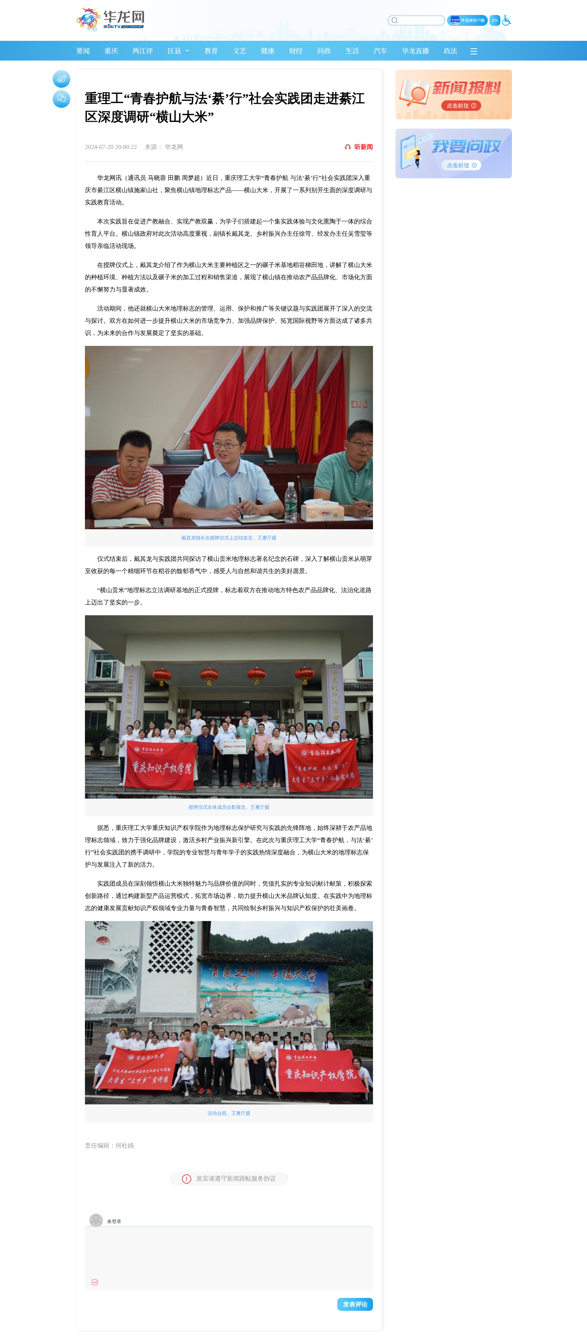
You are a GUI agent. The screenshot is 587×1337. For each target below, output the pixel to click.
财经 (296, 50)
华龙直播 (415, 50)
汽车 (380, 50)
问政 (324, 50)
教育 (211, 50)
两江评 (142, 50)
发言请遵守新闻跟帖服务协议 (236, 1178)
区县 (174, 50)
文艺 (239, 50)
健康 (267, 50)
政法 (450, 50)
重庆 (111, 50)
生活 (352, 50)
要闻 (83, 50)
